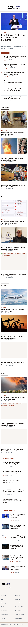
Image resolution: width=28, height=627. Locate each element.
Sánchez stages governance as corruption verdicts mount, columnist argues (13, 501)
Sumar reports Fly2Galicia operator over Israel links (12, 310)
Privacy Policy (18, 610)
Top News (6, 68)
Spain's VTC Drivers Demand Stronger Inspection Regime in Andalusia (13, 490)
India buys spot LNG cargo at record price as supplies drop (12, 363)
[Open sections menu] (14, 3)
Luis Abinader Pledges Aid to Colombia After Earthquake (13, 37)
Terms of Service (19, 614)
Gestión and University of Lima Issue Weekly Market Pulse (15, 57)
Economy (5, 285)
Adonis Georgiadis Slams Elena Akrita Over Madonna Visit (13, 89)
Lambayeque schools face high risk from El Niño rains (12, 133)
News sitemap (18, 618)
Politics (3, 32)
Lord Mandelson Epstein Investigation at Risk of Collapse (14, 275)
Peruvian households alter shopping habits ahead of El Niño (13, 186)
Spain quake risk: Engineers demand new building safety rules (13, 248)
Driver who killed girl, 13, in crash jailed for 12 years (14, 65)
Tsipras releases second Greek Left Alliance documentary (12, 424)
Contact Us (18, 599)
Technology (4, 610)
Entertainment (8, 84)
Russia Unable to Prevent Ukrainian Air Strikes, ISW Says (12, 398)
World (6, 60)
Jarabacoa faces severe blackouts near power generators (14, 73)
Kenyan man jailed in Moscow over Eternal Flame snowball (12, 450)
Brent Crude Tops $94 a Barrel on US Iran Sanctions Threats (13, 337)
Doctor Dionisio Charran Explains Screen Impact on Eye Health (14, 81)
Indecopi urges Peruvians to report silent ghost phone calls (12, 222)
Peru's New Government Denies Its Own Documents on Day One (12, 472)
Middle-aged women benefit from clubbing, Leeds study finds (14, 97)
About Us (17, 595)
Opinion (6, 76)
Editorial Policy (18, 603)
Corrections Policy (19, 606)
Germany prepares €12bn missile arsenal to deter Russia (12, 159)
